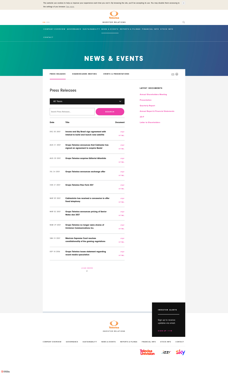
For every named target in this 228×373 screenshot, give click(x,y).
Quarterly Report (147, 105)
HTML (122, 135)
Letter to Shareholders (150, 122)
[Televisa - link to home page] (114, 15)
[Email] (174, 74)
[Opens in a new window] (166, 354)
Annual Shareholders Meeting (153, 94)
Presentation (145, 100)
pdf (123, 132)
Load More (87, 268)
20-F (142, 117)
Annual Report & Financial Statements (157, 111)
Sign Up (162, 331)
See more (70, 7)
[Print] (177, 74)
